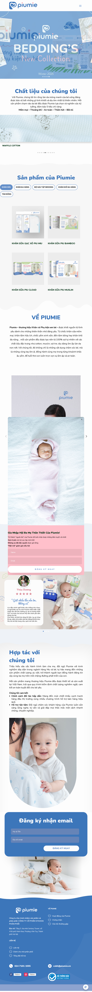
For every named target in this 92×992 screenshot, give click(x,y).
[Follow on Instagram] (26, 974)
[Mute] (74, 497)
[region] (46, 45)
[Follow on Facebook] (11, 974)
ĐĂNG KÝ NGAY (61, 848)
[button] (3, 45)
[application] (46, 437)
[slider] (44, 496)
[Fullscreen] (78, 497)
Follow (17, 974)
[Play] (14, 497)
